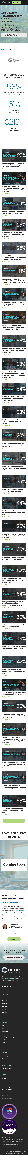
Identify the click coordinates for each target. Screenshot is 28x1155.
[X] (7, 986)
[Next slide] (15, 933)
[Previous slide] (12, 933)
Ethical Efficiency (9, 978)
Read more (7, 169)
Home (2, 49)
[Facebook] (10, 986)
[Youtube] (5, 986)
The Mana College (6, 1068)
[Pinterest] (13, 986)
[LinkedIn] (2, 986)
